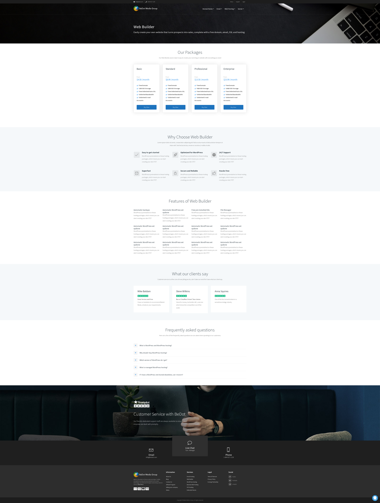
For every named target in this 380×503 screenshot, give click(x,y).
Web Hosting (229, 9)
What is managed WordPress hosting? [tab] (154, 367)
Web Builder (190, 479)
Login (243, 1)
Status (231, 1)
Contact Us (169, 482)
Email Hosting (190, 476)
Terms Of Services (212, 476)
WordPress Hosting (192, 482)
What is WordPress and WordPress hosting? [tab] (156, 345)
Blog (167, 479)
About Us (168, 476)
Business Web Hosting (192, 485)
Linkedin (234, 484)
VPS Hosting (190, 487)
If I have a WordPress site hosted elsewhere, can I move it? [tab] (161, 375)
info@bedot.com (139, 1)
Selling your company (172, 487)
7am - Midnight (190, 450)
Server (240, 9)
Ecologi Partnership (213, 482)
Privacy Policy (211, 479)
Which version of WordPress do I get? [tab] (153, 360)
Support (238, 1)
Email (219, 9)
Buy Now (146, 107)
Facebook (234, 480)
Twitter (234, 477)
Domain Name (208, 9)
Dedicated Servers (191, 490)
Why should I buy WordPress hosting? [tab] (153, 353)
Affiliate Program (170, 485)
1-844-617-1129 (151, 1)
